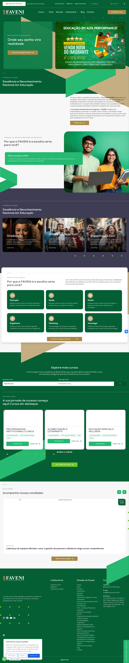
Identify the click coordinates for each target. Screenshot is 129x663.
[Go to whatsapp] (4, 659)
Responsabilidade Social (85, 624)
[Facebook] (7, 618)
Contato (90, 12)
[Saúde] (51, 295)
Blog (82, 12)
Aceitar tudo (34, 655)
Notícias (10, 546)
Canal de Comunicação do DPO (87, 601)
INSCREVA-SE (117, 12)
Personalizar (11, 655)
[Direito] (90, 295)
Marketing (53, 323)
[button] (23, 52)
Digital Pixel (64, 660)
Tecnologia (92, 323)
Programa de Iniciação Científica (87, 616)
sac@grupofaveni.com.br (111, 592)
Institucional (81, 591)
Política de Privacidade (84, 645)
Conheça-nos (81, 604)
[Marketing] (51, 318)
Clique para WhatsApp (36, 4)
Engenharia (15, 323)
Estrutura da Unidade (84, 612)
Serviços (59, 12)
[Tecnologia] (90, 318)
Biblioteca (69, 3)
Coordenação (81, 606)
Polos (51, 12)
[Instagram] (4, 618)
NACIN (79, 614)
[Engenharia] (12, 318)
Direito (91, 300)
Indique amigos (15, 4)
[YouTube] (11, 618)
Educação (14, 300)
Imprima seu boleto (80, 3)
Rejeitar (22, 655)
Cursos (79, 585)
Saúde (51, 300)
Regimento (80, 622)
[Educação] (12, 295)
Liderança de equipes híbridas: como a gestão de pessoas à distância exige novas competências (55, 549)
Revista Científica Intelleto (85, 635)
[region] (23, 649)
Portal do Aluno (59, 3)
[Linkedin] (14, 618)
